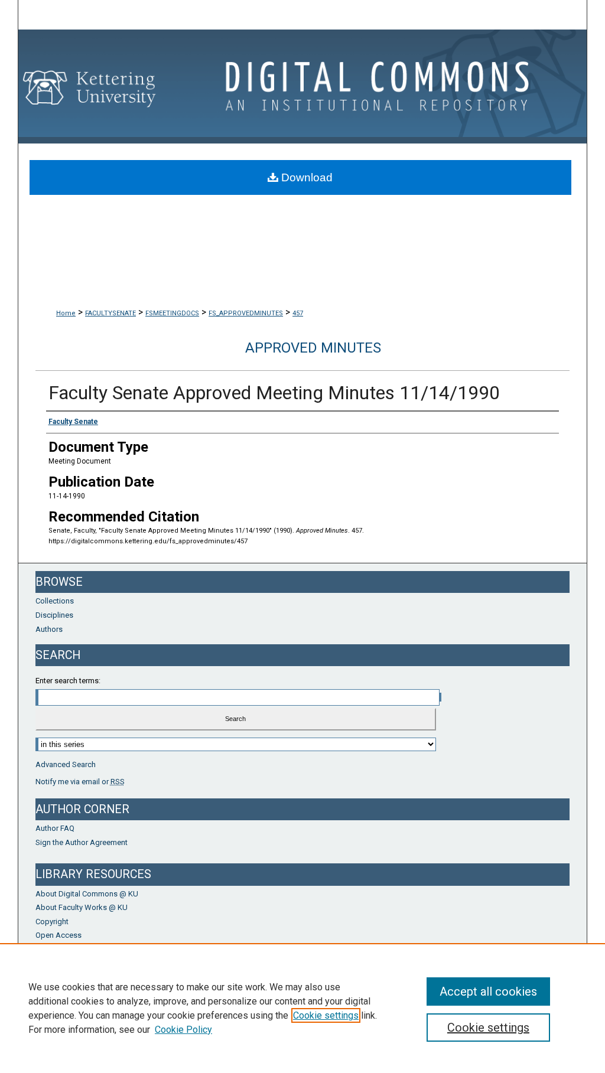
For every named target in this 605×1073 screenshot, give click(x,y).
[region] (302, 1008)
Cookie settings (326, 1015)
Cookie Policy (183, 1029)
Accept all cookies (488, 991)
